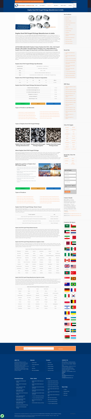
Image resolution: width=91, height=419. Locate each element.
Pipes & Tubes (50, 364)
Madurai (67, 146)
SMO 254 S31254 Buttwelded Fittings (21, 407)
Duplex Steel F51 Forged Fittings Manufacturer (27, 112)
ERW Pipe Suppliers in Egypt (71, 102)
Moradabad (74, 140)
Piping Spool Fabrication (70, 37)
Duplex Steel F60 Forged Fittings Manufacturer (25, 198)
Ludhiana (66, 160)
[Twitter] (73, 1)
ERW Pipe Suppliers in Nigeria (69, 115)
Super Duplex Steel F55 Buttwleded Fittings (20, 390)
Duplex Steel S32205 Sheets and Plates (37, 384)
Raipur (73, 158)
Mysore (73, 142)
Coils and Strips (51, 370)
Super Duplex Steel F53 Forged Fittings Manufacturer (49, 111)
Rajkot (67, 138)
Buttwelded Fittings (69, 28)
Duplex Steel (34, 362)
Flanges (67, 26)
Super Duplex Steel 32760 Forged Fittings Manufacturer (50, 199)
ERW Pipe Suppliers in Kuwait (71, 91)
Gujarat (73, 144)
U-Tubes (65, 389)
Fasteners (67, 32)
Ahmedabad (67, 158)
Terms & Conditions (54, 413)
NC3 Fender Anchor (69, 43)
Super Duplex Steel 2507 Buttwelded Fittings (20, 396)
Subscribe (60, 348)
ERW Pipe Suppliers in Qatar (71, 98)
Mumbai (73, 127)
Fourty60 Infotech (41, 413)
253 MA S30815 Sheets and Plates (38, 402)
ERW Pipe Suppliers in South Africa (71, 112)
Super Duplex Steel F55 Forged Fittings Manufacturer (28, 118)
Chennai (67, 129)
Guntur (67, 131)
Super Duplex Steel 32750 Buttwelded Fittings (20, 402)
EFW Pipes (65, 395)
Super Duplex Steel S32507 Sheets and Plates (38, 393)
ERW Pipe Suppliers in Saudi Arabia (71, 87)
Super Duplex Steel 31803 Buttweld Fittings (20, 387)
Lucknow (67, 144)
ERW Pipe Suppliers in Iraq (70, 107)
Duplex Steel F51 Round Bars (71, 58)
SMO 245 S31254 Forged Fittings (46, 118)
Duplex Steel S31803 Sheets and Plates (37, 381)
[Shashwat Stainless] (24, 5)
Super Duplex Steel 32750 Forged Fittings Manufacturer (50, 116)
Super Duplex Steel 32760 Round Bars (70, 66)
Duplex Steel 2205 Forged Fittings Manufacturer (25, 201)
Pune (73, 131)
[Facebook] (71, 1)
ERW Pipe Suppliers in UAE (70, 109)
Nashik (67, 140)
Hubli (74, 146)
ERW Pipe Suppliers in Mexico (69, 118)
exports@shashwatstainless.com (37, 1)
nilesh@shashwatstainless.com (75, 215)
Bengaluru (67, 127)
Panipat (73, 138)
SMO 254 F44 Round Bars (70, 75)
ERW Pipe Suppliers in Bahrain (69, 96)
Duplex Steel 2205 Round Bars (70, 53)
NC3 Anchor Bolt (68, 39)
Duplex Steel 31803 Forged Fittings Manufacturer (27, 115)
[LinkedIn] (74, 1)
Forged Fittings (68, 30)
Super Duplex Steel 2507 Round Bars (70, 69)
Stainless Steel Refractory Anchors (70, 35)
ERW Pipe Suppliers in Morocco (69, 105)
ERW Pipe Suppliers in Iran (70, 93)
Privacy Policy (47, 413)
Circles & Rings (50, 368)
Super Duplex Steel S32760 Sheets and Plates (38, 387)
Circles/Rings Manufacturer (70, 22)
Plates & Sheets (50, 366)
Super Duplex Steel (35, 364)
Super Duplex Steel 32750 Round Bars (70, 63)
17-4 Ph (33, 366)
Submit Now (67, 191)
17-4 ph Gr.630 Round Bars (70, 71)
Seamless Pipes (66, 391)
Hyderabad (74, 129)
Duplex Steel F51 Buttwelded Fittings (21, 384)
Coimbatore (67, 142)
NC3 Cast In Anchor (69, 41)
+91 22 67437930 (27, 1)
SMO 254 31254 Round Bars (70, 77)
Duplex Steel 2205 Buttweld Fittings (21, 381)
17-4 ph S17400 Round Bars (70, 73)
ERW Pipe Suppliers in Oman (71, 89)
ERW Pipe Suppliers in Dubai (71, 100)
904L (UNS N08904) (35, 370)
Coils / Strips (68, 24)
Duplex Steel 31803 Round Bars (70, 56)
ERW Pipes (65, 393)
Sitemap (59, 413)
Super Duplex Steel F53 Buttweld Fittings (22, 393)
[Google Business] (75, 1)
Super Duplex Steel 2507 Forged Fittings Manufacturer (49, 113)
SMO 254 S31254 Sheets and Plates (37, 400)
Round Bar (67, 50)
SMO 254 (33, 368)
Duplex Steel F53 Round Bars (71, 60)
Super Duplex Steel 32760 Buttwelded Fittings (20, 399)
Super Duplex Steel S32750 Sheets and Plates (38, 390)
